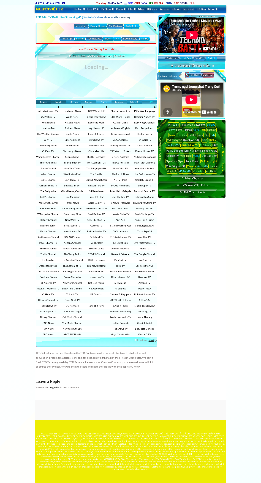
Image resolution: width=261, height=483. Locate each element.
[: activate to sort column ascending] (48, 107)
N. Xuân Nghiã (209, 161)
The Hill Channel (48, 248)
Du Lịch (211, 58)
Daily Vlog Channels (144, 122)
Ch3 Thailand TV (120, 197)
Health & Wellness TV (48, 288)
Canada (191, 166)
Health (192, 135)
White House (48, 122)
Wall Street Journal (48, 202)
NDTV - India (120, 179)
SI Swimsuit (120, 282)
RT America (96, 294)
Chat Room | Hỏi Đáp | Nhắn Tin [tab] (194, 65)
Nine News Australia (96, 208)
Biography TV (144, 185)
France (214, 166)
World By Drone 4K (144, 179)
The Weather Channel (48, 134)
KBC (215, 145)
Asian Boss (120, 288)
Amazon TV (144, 282)
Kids (212, 135)
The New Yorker (48, 225)
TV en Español (144, 231)
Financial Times (96, 145)
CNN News (48, 323)
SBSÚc (212, 140)
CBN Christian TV (96, 219)
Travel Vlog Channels (144, 162)
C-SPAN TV (48, 151)
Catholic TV (96, 225)
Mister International (120, 271)
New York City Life (72, 328)
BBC (204, 140)
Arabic (191, 124)
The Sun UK (96, 174)
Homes (188, 129)
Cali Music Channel (72, 317)
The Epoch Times (120, 174)
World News (72, 116)
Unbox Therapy (144, 317)
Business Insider (72, 185)
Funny (171, 129)
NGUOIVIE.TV (90, 438)
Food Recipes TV (96, 214)
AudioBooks (132, 26)
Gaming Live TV (144, 208)
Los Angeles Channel (72, 260)
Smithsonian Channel (48, 237)
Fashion (80, 38)
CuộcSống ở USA (176, 166)
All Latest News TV (48, 111)
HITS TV (120, 265)
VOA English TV (48, 311)
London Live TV (96, 277)
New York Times (72, 168)
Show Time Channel (72, 288)
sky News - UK (96, 128)
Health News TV (48, 305)
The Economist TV (72, 265)
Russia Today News (96, 116)
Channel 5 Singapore (120, 294)
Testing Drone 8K (120, 323)
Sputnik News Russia (96, 179)
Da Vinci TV (120, 260)
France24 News (96, 134)
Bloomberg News (48, 145)
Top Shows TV (120, 328)
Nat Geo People (96, 282)
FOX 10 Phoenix (72, 237)
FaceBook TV (144, 260)
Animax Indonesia (120, 248)
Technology (81, 26)
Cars (196, 129)
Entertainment (72, 139)
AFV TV (48, 139)
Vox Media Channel (72, 323)
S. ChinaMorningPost (120, 225)
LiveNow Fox (48, 128)
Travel (108, 38)
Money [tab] (119, 101)
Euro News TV (96, 139)
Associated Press (48, 265)
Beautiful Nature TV (144, 116)
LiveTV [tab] (149, 101)
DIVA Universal (120, 231)
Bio (206, 135)
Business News (72, 128)
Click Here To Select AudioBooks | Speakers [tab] (99, 55)
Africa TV (173, 124)
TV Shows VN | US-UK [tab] (194, 185)
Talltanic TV (72, 294)
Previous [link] (142, 340)
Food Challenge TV (144, 214)
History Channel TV (48, 300)
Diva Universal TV (120, 277)
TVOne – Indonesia (120, 185)
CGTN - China (120, 122)
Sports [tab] (58, 101)
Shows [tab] (88, 101)
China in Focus (120, 305)
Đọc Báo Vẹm (209, 155)
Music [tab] (43, 101)
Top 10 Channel (48, 179)
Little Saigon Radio (206, 150)
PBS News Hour (48, 208)
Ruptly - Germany (96, 156)
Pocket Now (144, 288)
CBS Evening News (72, 208)
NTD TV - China (120, 208)
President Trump (48, 277)
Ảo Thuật (211, 171)
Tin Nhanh (172, 58)
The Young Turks (48, 162)
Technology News (72, 151)
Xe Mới (199, 58)
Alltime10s (144, 300)
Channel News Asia (120, 111)
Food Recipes (94, 38)
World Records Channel (48, 156)
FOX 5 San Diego (72, 311)
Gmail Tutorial (144, 323)
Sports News (72, 134)
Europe (211, 124)
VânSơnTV (172, 155)
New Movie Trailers (144, 168)
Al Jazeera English (120, 128)
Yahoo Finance (48, 174)
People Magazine (72, 277)
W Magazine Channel (48, 214)
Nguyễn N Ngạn (175, 161)
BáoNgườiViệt (191, 140)
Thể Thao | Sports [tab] (194, 192)
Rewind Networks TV (120, 317)
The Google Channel (144, 254)
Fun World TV (144, 139)
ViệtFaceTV (173, 145)
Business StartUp (144, 265)
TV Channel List (40, 49)
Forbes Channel (48, 231)
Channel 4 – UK (96, 151)
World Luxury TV (96, 202)
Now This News (96, 305)
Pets (117, 38)
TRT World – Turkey (120, 151)
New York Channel (72, 282)
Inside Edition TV (72, 162)
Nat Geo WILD (96, 288)
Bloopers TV (144, 277)
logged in (54, 387)
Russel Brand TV (96, 185)
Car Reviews (115, 26)
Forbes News (72, 202)
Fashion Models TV (96, 231)
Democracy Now (72, 214)
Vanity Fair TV (96, 271)
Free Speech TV (72, 225)
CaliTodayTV (174, 140)
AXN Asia (120, 219)
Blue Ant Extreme (120, 254)
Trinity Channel (48, 254)
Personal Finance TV (144, 191)
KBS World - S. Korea (120, 300)
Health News (72, 145)
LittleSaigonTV (190, 145)
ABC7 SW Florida (72, 334)
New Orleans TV (72, 231)
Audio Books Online (160, 149)
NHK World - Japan (120, 116)
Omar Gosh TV (72, 300)
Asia (183, 124)
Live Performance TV (144, 174)
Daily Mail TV (96, 237)
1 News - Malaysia (120, 202)
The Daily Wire (48, 191)
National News (72, 122)
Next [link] (151, 340)
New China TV (120, 168)
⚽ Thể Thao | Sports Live (199, 74)
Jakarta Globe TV (120, 214)
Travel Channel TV (48, 242)
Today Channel (48, 168)
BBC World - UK (96, 111)
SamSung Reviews (144, 225)
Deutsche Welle (96, 122)
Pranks (144, 38)
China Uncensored (120, 134)
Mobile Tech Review (144, 305)
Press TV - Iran (96, 197)
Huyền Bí (172, 171)
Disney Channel (48, 317)
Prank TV (144, 248)
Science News (72, 156)
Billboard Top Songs (144, 197)
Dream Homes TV (144, 151)
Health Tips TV (144, 134)
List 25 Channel (48, 197)
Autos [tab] (104, 101)
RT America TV (48, 282)
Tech (203, 129)
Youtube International (145, 156)
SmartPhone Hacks (144, 271)
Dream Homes (97, 26)
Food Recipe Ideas (144, 128)
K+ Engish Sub (120, 242)
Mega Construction (120, 334)
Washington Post (72, 174)
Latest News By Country (223, 157)
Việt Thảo (186, 155)
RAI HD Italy (96, 242)
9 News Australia (120, 156)
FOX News (48, 328)
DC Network (72, 305)
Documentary (130, 38)
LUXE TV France (96, 260)
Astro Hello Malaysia (120, 191)
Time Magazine (72, 197)
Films (179, 129)
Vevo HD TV (144, 334)
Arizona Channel (72, 242)
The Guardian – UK (96, 162)
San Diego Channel (72, 271)
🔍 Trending (220, 75)
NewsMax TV (72, 219)
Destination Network (48, 271)
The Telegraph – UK (96, 168)
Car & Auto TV (144, 145)
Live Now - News (72, 111)
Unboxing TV (144, 311)
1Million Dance (96, 248)
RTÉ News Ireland (96, 265)
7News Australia (120, 162)
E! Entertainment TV (120, 237)
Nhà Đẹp (186, 58)
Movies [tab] (74, 101)
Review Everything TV (144, 202)
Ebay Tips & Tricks (144, 328)
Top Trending (48, 260)
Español (200, 124)
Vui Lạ (196, 155)
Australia (202, 166)
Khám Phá (199, 171)
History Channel (48, 219)
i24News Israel (96, 191)
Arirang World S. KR (120, 145)
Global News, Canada (72, 191)
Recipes (182, 135)
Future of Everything (120, 311)
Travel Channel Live (72, 248)
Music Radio (153, 27)
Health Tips (66, 38)
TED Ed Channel (96, 254)
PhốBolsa (205, 145)
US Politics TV (48, 116)
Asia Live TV (144, 237)
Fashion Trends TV (48, 185)
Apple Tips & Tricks (144, 219)
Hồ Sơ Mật (185, 171)
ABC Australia (120, 139)
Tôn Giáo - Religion (167, 76)
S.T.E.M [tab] (134, 101)
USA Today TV (72, 179)
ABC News (48, 334)
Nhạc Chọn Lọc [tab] (194, 178)
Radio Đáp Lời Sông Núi (180, 150)
